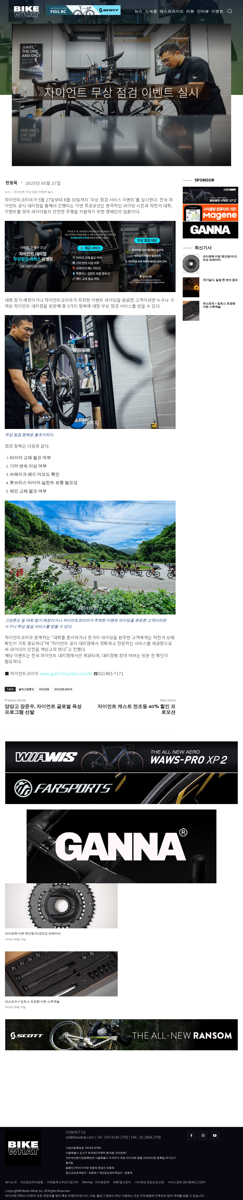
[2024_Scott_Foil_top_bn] (84, 10)
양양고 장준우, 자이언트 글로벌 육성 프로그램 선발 (43, 709)
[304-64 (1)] (210, 195)
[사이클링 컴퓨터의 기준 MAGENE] (210, 212)
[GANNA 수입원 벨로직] (210, 230)
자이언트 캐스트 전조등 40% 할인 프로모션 (137, 709)
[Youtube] (214, 1135)
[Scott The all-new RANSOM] (121, 1034)
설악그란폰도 (26, 689)
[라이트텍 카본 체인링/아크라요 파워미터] (191, 264)
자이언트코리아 (63, 689)
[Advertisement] (210, 402)
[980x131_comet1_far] (121, 788)
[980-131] (121, 756)
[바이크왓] (27, 12)
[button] (230, 11)
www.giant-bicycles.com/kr (66, 673)
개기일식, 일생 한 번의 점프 (220, 280)
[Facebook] (191, 1135)
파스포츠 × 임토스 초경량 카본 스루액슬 (219, 305)
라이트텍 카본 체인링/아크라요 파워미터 (220, 258)
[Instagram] (203, 1135)
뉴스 (121, 74)
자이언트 (44, 689)
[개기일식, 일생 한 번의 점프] (191, 287)
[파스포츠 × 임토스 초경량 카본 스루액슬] (191, 311)
